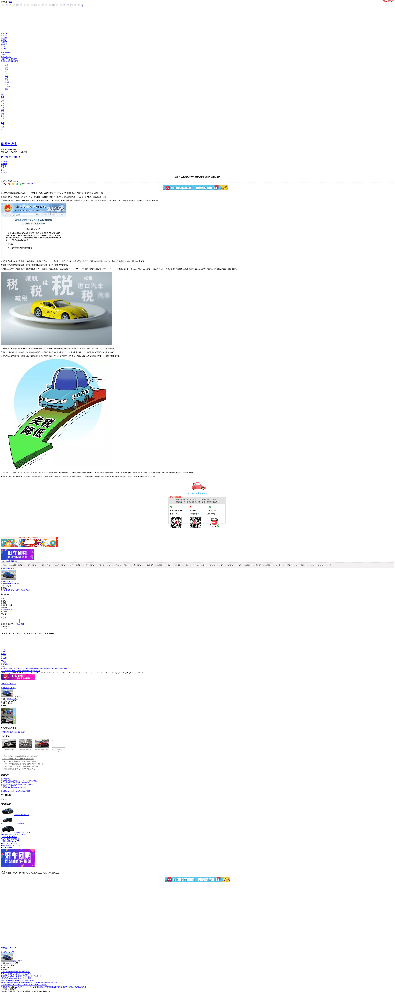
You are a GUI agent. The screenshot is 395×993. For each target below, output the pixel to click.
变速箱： (4, 588)
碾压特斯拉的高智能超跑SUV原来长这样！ (17, 978)
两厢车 (3, 654)
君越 (65, 668)
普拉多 (49, 668)
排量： (3, 586)
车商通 (8, 59)
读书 (2, 112)
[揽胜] (8, 823)
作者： (3, 561)
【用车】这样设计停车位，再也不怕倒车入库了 (19, 761)
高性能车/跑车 (6, 664)
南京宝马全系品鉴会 (58, 751)
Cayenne (17, 815)
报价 (6, 76)
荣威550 (37, 671)
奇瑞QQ (31, 671)
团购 (6, 80)
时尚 (2, 103)
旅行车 (3, 662)
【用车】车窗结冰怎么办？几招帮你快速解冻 (18, 769)
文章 (2, 170)
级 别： (4, 701)
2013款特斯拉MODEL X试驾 (323, 565)
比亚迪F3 (60, 668)
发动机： (4, 703)
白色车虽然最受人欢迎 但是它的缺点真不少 (17, 784)
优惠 (6, 78)
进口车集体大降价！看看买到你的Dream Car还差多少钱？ (22, 976)
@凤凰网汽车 (12, 561)
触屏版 (3, 40)
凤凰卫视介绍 (81, 987)
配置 (23, 732)
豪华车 (3, 656)
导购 (6, 69)
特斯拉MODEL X (7, 581)
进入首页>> (11, 688)
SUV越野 (4, 658)
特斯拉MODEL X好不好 (67, 565)
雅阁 (2, 668)
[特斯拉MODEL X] (8, 579)
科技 (2, 110)
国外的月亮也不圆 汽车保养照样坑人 (14, 787)
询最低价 (4, 688)
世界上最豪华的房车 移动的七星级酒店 (15, 782)
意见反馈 (72, 987)
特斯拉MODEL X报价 (38, 565)
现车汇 (7, 82)
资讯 (2, 95)
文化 (2, 116)
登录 (2, 61)
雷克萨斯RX (18, 832)
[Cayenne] (8, 815)
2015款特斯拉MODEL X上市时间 (272, 565)
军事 (2, 120)
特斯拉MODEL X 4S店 (129, 565)
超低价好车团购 (388, 1)
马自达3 (4, 671)
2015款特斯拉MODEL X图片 (163, 565)
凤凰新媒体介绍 (6, 987)
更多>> (3, 799)
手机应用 (4, 38)
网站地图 (14, 61)
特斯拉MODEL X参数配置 (9, 565)
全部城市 (82, 5)
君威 (5, 668)
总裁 (3, 847)
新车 (6, 65)
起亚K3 (20, 668)
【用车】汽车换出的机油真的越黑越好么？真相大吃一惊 (22, 764)
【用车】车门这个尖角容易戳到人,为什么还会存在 (20, 756)
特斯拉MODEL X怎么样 (52, 565)
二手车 (7, 86)
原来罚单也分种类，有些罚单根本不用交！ (16, 791)
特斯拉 (4, 157)
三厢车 (3, 652)
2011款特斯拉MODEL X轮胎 (233, 565)
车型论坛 (4, 172)
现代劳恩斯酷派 (22, 671)
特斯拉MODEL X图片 (24, 565)
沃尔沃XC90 (6, 839)
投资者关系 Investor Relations (23, 987)
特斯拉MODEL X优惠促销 (113, 565)
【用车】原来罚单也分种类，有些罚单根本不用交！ (21, 766)
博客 (2, 123)
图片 (6, 73)
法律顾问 (66, 987)
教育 (2, 114)
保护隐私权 (51, 987)
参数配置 (4, 164)
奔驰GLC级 (6, 845)
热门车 (3, 649)
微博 (6, 52)
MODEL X (15, 157)
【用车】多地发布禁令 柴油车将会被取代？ (18, 759)
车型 (6, 71)
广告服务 (36, 987)
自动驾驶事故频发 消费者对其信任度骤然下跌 (17, 980)
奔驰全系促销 (9, 749)
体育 (2, 101)
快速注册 (7, 61)
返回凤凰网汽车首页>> (9, 568)
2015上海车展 (6, 57)
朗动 (8, 671)
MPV (2, 660)
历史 (2, 118)
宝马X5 (4, 843)
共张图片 (17, 697)
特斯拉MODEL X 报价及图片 (145, 565)
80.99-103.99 (11, 699)
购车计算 (4, 44)
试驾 (6, 67)
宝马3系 (15, 668)
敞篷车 (3, 666)
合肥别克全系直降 (42, 749)
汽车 (2, 105)
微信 (10, 52)
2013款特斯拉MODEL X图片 (198, 565)
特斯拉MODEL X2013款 (307, 565)
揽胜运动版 (6, 841)
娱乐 (2, 99)
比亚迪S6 (13, 671)
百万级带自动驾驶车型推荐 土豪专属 (17, 974)
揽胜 (15, 823)
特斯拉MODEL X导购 (82, 565)
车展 (3, 55)
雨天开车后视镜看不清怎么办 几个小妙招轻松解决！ (20, 781)
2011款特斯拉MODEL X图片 (215, 565)
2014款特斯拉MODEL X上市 (291, 565)
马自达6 (35, 668)
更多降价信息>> (7, 609)
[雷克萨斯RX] (8, 832)
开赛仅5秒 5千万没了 (8, 786)
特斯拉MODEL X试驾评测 (97, 565)
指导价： (4, 699)
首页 (2, 92)
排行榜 (3, 48)
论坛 (6, 84)
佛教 (2, 127)
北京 (10, 2)
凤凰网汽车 (9, 144)
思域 (25, 668)
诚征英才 (43, 987)
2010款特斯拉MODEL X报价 (180, 565)
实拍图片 (4, 166)
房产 (2, 108)
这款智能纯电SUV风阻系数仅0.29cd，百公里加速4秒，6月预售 (24, 985)
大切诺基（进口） (8, 835)
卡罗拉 (54, 668)
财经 (2, 97)
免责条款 (59, 987)
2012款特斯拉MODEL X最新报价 (252, 565)
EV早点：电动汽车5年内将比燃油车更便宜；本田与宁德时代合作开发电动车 (29, 982)
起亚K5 (29, 668)
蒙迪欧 (9, 668)
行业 (6, 89)
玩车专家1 (31, 183)
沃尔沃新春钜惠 (25, 749)
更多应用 (4, 33)
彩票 (2, 125)
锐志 (45, 668)
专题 (3, 59)
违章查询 (4, 42)
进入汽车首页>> (7, 779)
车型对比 (4, 46)
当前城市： (5, 605)
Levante (4, 837)
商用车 (14, 59)
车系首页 (4, 162)
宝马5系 (41, 668)
